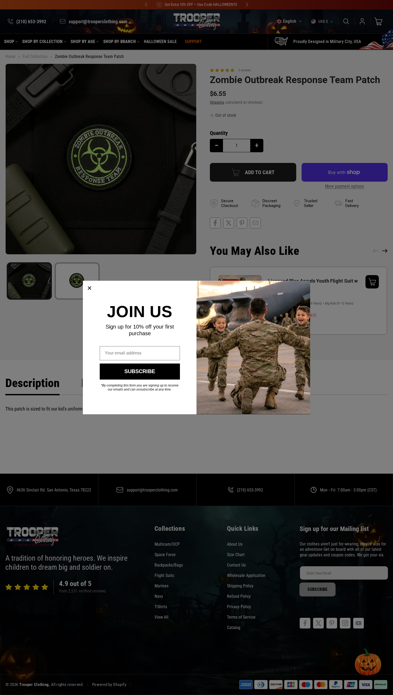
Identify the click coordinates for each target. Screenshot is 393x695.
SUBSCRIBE (139, 371)
